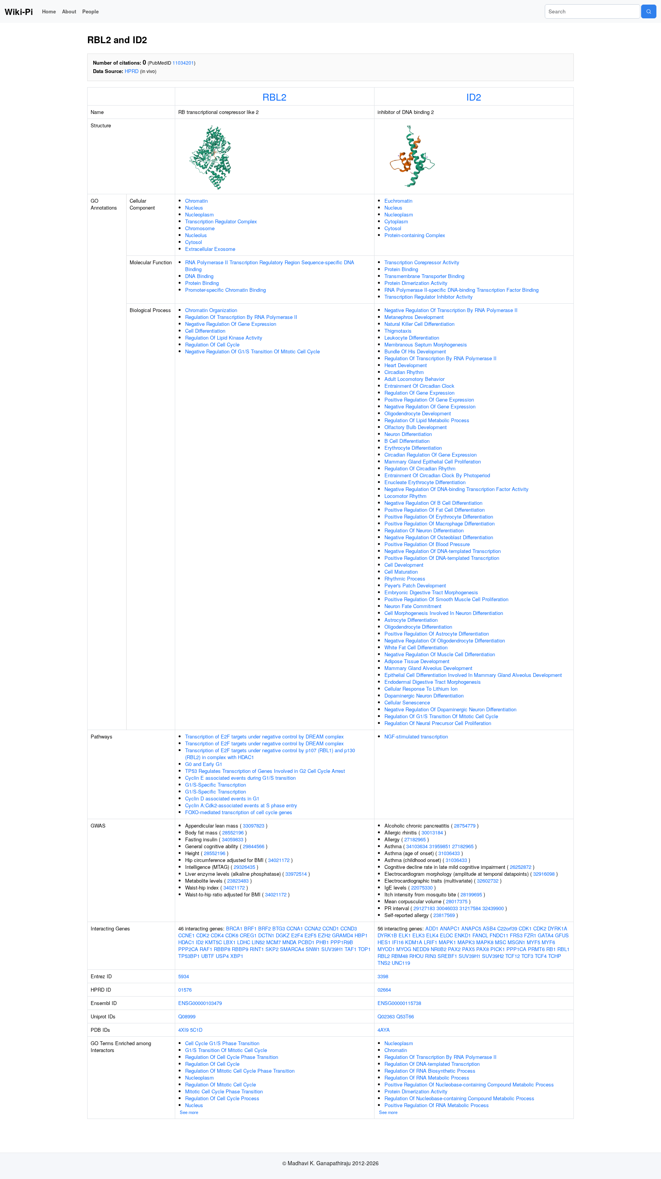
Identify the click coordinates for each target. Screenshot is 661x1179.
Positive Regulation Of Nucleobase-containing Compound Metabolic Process (469, 1084)
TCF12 (512, 955)
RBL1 (563, 949)
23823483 (238, 880)
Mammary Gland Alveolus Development (428, 668)
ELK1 (405, 935)
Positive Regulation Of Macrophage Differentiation (439, 523)
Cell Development (403, 564)
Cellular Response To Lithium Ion (420, 688)
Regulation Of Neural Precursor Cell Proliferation (437, 723)
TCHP (554, 955)
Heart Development (405, 365)
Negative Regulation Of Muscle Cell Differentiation (439, 654)
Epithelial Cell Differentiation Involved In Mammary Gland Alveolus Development (473, 674)
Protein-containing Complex (414, 235)
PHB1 (322, 942)
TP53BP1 (189, 955)
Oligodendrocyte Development (417, 413)
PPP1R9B (341, 942)
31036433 (449, 853)
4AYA (384, 1029)
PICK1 (497, 949)
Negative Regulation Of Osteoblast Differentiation (438, 537)
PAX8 (482, 949)
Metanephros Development (414, 316)
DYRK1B (387, 935)
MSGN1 (516, 942)
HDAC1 (186, 942)
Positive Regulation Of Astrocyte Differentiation (436, 633)
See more (189, 1112)
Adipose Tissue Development (416, 661)
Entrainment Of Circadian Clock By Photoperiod (437, 475)
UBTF (207, 955)
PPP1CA (516, 949)
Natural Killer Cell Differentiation (419, 323)
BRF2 (264, 928)
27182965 (415, 839)
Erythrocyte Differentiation (413, 447)
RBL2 (274, 96)
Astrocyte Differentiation (411, 619)
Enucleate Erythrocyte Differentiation (425, 482)
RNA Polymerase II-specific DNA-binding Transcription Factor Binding (461, 289)
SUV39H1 (332, 949)
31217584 (470, 908)
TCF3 (527, 955)
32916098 (544, 873)
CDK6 (231, 935)
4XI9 (183, 1029)
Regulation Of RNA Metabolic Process (426, 1077)
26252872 (520, 866)
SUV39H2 (493, 955)
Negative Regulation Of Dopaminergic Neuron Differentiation (450, 709)
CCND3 (348, 928)
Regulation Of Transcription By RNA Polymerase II (241, 316)
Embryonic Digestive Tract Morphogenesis (431, 592)
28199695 (471, 894)
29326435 (244, 866)
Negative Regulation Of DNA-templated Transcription (442, 551)
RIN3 (430, 955)
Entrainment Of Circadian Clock (419, 385)
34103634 (417, 846)
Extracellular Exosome (210, 248)
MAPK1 (447, 942)
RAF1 (206, 949)
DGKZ (283, 935)
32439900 (493, 908)
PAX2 (454, 949)
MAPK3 (466, 942)
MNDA (289, 942)
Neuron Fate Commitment (412, 606)
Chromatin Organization (211, 310)
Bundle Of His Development (415, 351)
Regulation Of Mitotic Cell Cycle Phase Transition (240, 1070)
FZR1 (530, 935)
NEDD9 (421, 949)
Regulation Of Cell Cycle (212, 344)
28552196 (233, 832)
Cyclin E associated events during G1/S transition (240, 777)
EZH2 (324, 935)
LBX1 (229, 942)
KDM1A (413, 942)
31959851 (440, 846)
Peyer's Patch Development (415, 585)
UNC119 (401, 962)
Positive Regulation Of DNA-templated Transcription (441, 557)
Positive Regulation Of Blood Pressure (427, 544)
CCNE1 (186, 935)
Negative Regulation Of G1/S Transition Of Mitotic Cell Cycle (252, 351)
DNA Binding (199, 276)
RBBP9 (240, 949)
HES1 (384, 942)
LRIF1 (430, 942)
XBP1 (236, 955)
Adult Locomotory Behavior (414, 378)
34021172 (279, 860)
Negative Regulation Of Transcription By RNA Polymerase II (451, 310)
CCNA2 (312, 928)
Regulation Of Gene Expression (419, 392)
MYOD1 (386, 949)
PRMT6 (536, 949)
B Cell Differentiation (407, 440)
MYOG (403, 949)
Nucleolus (196, 235)
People (90, 11)
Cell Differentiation (205, 330)
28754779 (464, 825)
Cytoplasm (396, 221)
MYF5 (533, 942)
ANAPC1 (450, 928)
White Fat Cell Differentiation (416, 647)
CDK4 (217, 935)
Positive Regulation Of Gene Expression (429, 399)
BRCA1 (234, 928)
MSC (500, 942)
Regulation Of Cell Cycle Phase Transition (231, 1056)
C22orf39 (507, 928)
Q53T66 (405, 1016)
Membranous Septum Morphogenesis (425, 344)
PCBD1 (306, 942)
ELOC (446, 935)
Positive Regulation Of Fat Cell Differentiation (434, 509)
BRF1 (250, 928)
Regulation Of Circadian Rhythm (420, 468)
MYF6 (548, 942)
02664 (384, 989)
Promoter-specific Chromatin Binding (225, 289)
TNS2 (384, 962)
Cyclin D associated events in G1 (222, 798)
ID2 (473, 96)
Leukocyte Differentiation (411, 337)
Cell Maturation (401, 571)
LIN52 (258, 942)
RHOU (416, 955)
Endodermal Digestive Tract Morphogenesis (432, 681)
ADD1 (431, 928)
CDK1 (525, 928)
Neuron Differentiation (408, 433)
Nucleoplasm (199, 214)
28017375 (456, 901)
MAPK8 (484, 942)
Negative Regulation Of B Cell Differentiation (433, 502)
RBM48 (399, 955)
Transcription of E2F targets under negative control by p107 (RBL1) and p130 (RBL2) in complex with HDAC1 (270, 753)
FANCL (480, 935)
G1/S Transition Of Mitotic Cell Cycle (226, 1050)
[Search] (648, 11)
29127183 (424, 908)
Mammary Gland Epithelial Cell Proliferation (432, 461)
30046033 (447, 908)
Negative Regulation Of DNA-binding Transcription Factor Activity (456, 489)
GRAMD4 (342, 935)
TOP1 (364, 949)
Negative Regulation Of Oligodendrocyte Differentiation (444, 640)
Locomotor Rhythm (405, 495)
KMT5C (213, 942)
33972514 (296, 873)
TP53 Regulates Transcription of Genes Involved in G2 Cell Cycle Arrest (265, 770)
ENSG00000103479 (200, 1003)
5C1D (196, 1029)
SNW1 (313, 949)
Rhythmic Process (404, 578)
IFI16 (398, 942)
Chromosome (200, 228)
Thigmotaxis (398, 330)
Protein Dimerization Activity (416, 282)
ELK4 (432, 935)
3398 (383, 976)
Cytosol (193, 242)
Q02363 (386, 1016)
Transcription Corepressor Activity (421, 262)
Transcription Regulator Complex (221, 221)
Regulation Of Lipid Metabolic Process (426, 420)
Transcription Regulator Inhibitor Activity (428, 296)
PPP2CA (188, 949)
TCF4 (541, 955)
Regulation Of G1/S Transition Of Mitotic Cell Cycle (441, 716)
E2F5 (310, 935)
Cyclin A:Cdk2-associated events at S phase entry (241, 805)
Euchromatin (398, 200)
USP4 (222, 955)
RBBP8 (222, 949)
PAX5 (468, 949)
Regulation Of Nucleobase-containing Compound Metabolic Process (459, 1098)
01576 (185, 989)
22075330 (422, 887)
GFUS (562, 935)
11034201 (183, 62)
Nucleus (194, 207)
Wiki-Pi (19, 11)
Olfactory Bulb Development (415, 427)
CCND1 (330, 928)
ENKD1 (462, 935)
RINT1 (257, 949)
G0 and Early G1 (203, 764)
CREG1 (248, 935)
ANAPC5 (471, 928)
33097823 (253, 825)
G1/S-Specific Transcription (215, 784)
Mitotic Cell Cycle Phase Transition (224, 1091)
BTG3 (278, 928)
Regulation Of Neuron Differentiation (424, 530)
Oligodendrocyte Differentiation (418, 626)
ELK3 (418, 935)
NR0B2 (438, 949)
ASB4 (489, 928)
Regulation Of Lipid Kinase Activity (223, 337)
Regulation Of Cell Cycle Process (222, 1098)
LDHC (243, 942)
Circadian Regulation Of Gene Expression (430, 454)
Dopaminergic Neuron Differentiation (424, 695)
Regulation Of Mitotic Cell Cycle (220, 1084)
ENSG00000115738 (399, 1003)
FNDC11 (499, 935)
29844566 (253, 846)
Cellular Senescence (407, 702)
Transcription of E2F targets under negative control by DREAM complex (264, 736)
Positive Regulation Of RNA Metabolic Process (436, 1105)
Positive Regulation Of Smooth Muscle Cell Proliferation (446, 599)
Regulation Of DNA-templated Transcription (432, 1063)
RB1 (551, 949)
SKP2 (271, 949)
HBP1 (361, 935)
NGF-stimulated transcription (416, 736)
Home (49, 11)
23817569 (444, 915)
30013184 (432, 832)
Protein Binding (202, 282)
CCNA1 (295, 928)
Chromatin (196, 200)
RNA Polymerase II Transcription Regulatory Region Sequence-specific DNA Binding (269, 266)
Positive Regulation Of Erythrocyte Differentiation (438, 516)
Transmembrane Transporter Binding (424, 276)
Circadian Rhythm (404, 372)
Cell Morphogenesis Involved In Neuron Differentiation (443, 612)
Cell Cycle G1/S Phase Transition (222, 1043)
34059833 (232, 839)
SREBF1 (447, 955)
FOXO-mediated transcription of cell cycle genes (238, 812)
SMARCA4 (292, 949)
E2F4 (297, 935)
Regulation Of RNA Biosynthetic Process (429, 1070)
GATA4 (546, 935)
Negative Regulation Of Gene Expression (230, 323)
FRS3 (516, 935)
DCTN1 (266, 935)
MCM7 (273, 942)
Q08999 (186, 1016)
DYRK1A (557, 928)
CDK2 (202, 935)
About (69, 11)
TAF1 (351, 949)
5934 (183, 976)
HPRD (131, 71)
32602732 (487, 880)
